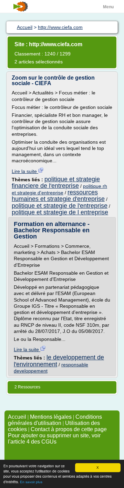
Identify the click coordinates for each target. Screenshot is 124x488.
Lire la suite (25, 171)
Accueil (17, 417)
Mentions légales (51, 417)
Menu (108, 6)
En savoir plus (31, 482)
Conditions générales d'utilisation (55, 420)
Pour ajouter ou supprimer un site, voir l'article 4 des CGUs (54, 439)
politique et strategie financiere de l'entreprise (56, 182)
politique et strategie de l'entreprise (59, 205)
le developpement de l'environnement (59, 360)
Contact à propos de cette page (69, 429)
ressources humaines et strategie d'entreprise (58, 195)
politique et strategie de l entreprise (60, 212)
